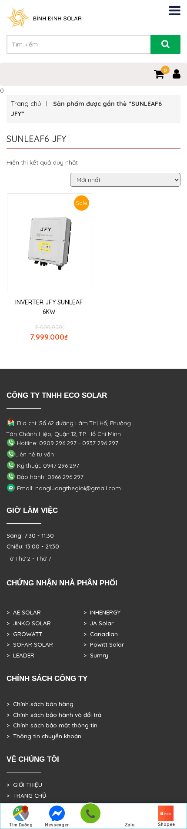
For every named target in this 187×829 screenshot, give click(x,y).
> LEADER (20, 655)
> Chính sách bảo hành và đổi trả (54, 714)
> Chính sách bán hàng (40, 703)
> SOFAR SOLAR (30, 644)
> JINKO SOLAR (29, 623)
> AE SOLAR (24, 612)
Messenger (57, 825)
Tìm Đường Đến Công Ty (21, 825)
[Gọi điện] (90, 816)
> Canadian (100, 634)
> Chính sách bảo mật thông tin (52, 725)
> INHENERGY (101, 612)
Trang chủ (26, 103)
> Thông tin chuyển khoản (44, 736)
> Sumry (95, 655)
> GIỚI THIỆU (24, 784)
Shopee (166, 824)
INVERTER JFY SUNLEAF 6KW (49, 307)
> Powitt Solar (103, 644)
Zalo (130, 825)
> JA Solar (98, 623)
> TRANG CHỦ (26, 795)
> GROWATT (24, 634)
